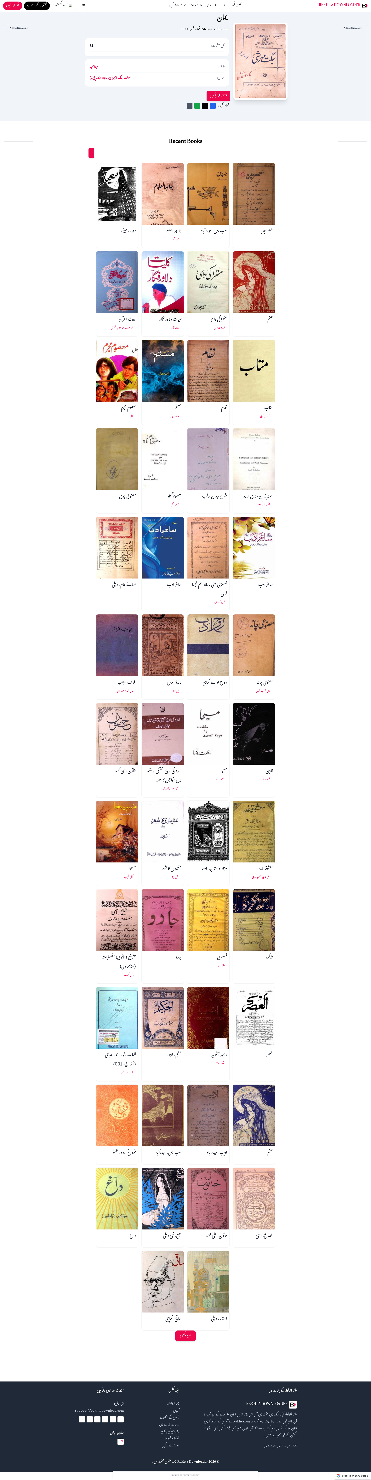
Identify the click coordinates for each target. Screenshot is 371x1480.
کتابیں (238, 5)
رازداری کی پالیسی (170, 1432)
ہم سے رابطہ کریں (178, 5)
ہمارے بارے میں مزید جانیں (280, 1446)
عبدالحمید (94, 67)
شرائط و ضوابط (172, 1439)
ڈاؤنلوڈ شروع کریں (218, 96)
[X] (112, 1419)
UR (84, 5)
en (120, 1441)
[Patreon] (82, 1419)
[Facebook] (120, 1419)
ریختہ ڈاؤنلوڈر (173, 1404)
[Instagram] (97, 1419)
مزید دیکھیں (185, 1336)
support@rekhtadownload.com (99, 1411)
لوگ (233, 5)
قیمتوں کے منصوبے (169, 1418)
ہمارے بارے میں (215, 5)
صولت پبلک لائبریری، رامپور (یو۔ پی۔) (110, 78)
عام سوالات (196, 5)
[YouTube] (105, 1419)
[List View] (84, 153)
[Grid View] (91, 153)
